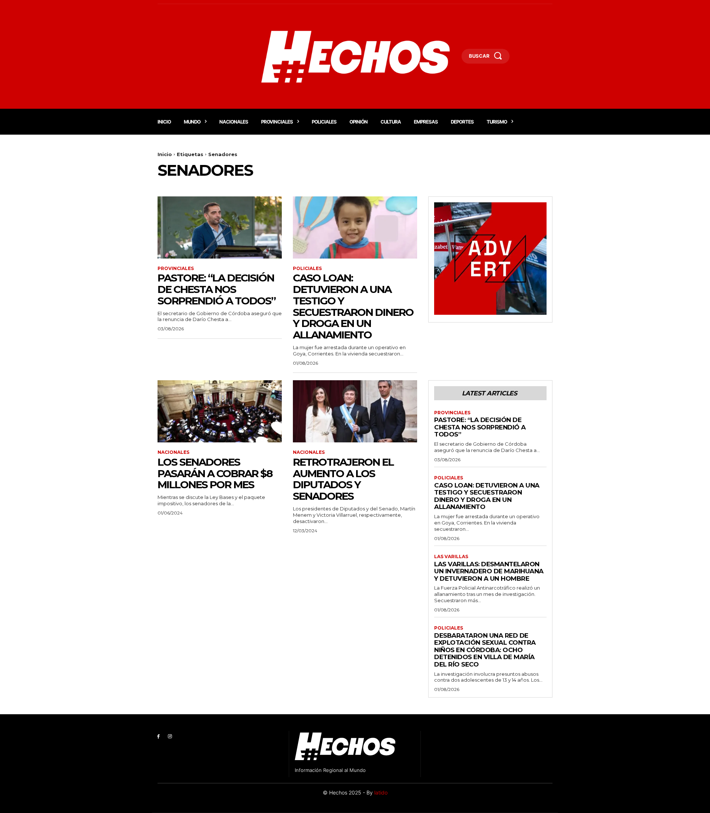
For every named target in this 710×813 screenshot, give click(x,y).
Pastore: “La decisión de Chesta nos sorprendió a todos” (216, 289)
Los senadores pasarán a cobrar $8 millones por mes (215, 473)
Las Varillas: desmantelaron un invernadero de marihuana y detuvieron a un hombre (489, 571)
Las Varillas (451, 556)
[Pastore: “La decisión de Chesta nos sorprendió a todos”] (220, 227)
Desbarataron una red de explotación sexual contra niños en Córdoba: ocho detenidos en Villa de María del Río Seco (485, 650)
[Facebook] (158, 737)
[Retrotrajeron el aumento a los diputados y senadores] (355, 411)
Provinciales (176, 268)
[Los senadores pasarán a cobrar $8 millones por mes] (220, 411)
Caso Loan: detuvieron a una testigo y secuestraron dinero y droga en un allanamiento (353, 306)
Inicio (165, 154)
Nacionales (173, 452)
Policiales (307, 268)
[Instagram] (170, 737)
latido (381, 792)
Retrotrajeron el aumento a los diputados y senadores (343, 479)
